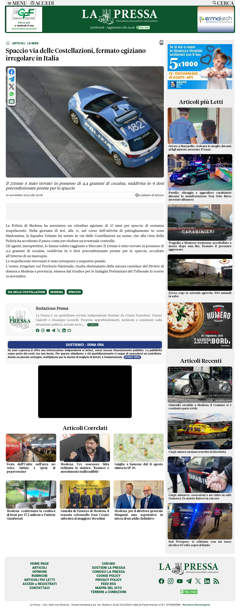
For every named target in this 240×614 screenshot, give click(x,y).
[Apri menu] (9, 3)
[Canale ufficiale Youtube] (180, 581)
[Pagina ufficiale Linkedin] (207, 581)
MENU (19, 3)
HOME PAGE (39, 564)
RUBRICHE (40, 576)
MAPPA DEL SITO (108, 588)
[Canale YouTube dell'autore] (48, 331)
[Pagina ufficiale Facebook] (161, 581)
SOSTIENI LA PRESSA (108, 568)
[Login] (32, 3)
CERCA (225, 3)
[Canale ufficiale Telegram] (189, 581)
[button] (161, 44)
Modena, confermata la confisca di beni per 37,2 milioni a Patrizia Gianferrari (31, 515)
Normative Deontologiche (196, 604)
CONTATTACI (40, 588)
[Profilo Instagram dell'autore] (43, 331)
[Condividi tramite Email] (11, 101)
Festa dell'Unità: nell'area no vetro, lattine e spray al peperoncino (31, 468)
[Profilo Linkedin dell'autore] (64, 331)
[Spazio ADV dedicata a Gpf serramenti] (24, 31)
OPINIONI (39, 572)
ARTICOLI (39, 568)
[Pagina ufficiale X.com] (198, 581)
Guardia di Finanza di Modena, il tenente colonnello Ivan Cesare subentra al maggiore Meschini (85, 515)
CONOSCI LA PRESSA (108, 572)
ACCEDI (44, 3)
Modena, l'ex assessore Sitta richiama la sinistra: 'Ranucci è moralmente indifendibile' (85, 468)
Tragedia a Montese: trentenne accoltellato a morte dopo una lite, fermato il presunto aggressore (199, 246)
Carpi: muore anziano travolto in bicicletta (197, 452)
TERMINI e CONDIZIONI (108, 592)
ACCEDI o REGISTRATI (39, 584)
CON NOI (108, 564)
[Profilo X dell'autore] (58, 331)
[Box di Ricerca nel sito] (213, 3)
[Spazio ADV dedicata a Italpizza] (200, 349)
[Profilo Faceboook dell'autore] (37, 331)
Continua (92, 324)
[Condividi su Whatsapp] (11, 94)
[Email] (69, 331)
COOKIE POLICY (108, 576)
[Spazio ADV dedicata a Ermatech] (215, 31)
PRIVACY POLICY (108, 580)
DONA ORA (132, 357)
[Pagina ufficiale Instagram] (170, 581)
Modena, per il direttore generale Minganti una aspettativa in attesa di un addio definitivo (138, 515)
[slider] (81, 415)
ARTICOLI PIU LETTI (39, 580)
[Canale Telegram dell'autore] (53, 331)
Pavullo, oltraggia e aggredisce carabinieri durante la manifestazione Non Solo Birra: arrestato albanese (199, 196)
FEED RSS (108, 584)
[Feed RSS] (216, 581)
